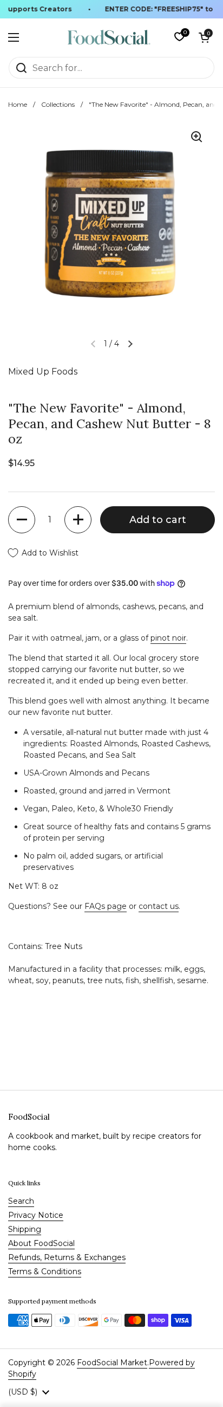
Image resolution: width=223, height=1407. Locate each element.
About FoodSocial (41, 1243)
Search (21, 1201)
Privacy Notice (35, 1215)
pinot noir (168, 638)
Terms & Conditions (44, 1271)
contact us (159, 906)
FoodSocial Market (112, 1362)
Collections (58, 104)
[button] (204, 37)
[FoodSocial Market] (109, 37)
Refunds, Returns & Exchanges (67, 1257)
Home (17, 104)
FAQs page (105, 906)
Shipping (24, 1229)
